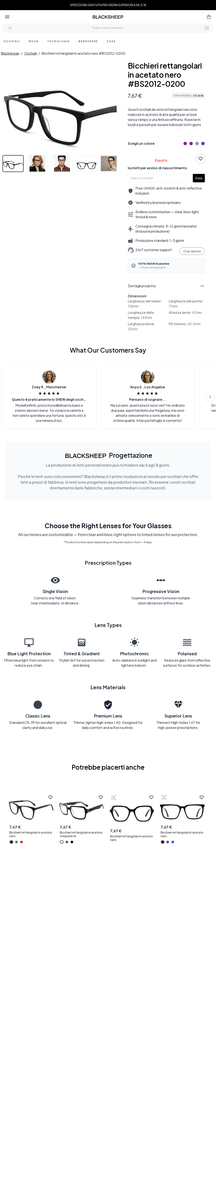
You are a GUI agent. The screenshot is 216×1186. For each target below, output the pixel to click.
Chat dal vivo (192, 251)
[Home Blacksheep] (108, 17)
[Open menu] (7, 17)
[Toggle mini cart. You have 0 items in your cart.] (208, 17)
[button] (206, 28)
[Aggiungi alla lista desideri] (200, 158)
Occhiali (30, 53)
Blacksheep (10, 53)
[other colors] (184, 143)
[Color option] (11, 842)
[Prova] (113, 797)
